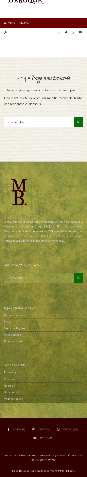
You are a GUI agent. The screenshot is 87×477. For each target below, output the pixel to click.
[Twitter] (66, 32)
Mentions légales (14, 328)
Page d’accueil (13, 372)
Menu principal (18, 22)
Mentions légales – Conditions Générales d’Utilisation (43, 455)
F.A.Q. (7, 321)
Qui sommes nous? (43, 460)
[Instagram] (73, 32)
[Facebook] (59, 32)
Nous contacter (13, 341)
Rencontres (11, 392)
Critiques (9, 379)
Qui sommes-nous (15, 315)
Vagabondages (13, 398)
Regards (9, 385)
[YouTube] (80, 32)
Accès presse (12, 334)
